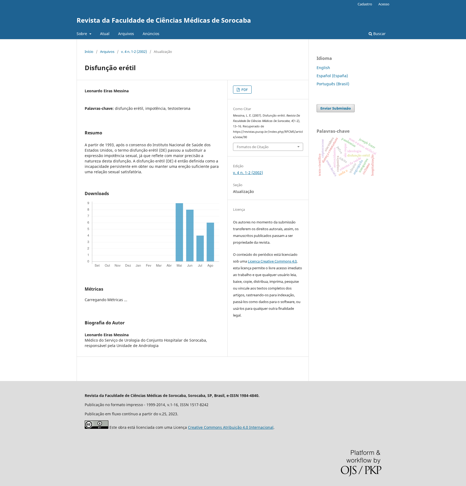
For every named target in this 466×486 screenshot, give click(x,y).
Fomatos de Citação (253, 146)
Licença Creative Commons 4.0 (272, 261)
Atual (104, 33)
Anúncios (151, 33)
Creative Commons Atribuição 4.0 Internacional (230, 427)
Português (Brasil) (333, 83)
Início (89, 51)
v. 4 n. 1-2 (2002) (134, 51)
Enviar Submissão (335, 108)
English (323, 67)
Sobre (82, 33)
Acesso (383, 4)
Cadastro (365, 4)
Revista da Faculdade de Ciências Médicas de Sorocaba (164, 20)
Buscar (379, 33)
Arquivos (126, 33)
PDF (244, 89)
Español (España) (332, 75)
